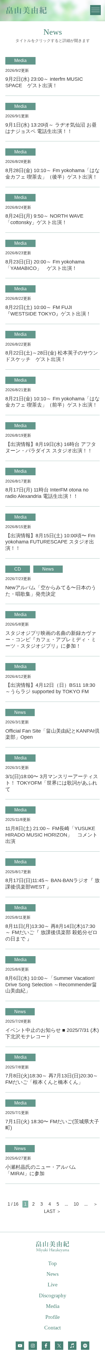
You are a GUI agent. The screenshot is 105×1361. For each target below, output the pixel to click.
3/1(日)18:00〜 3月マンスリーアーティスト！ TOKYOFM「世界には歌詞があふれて (51, 783)
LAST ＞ (52, 1211)
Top (52, 1263)
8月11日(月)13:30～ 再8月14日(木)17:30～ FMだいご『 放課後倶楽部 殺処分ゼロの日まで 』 (51, 932)
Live (52, 1285)
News (48, 569)
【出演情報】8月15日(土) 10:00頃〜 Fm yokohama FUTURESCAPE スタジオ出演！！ (50, 542)
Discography (52, 1295)
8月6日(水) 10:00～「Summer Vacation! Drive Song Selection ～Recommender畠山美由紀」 (51, 984)
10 (76, 1204)
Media (20, 60)
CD (17, 569)
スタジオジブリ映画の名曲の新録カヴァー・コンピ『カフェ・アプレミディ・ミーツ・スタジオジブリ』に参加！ (50, 639)
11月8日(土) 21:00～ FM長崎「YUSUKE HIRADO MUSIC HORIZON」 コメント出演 (51, 835)
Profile (52, 1317)
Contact (52, 1328)
